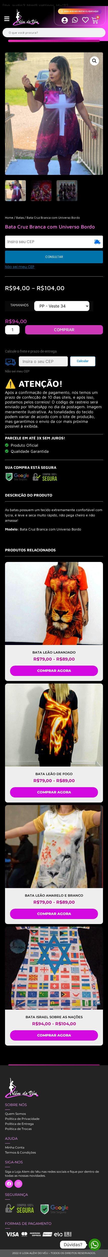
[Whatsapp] (95, 1245)
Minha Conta (14, 1147)
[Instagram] (18, 1184)
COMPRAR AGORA (54, 670)
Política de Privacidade (22, 1119)
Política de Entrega (19, 1124)
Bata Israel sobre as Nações (54, 1017)
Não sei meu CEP (19, 266)
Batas (20, 217)
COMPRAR (64, 329)
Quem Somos (15, 1114)
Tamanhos (19, 305)
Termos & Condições (20, 1152)
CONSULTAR (54, 257)
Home (9, 217)
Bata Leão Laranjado (54, 652)
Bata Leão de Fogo (54, 774)
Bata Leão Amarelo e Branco (54, 895)
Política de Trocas (18, 1129)
